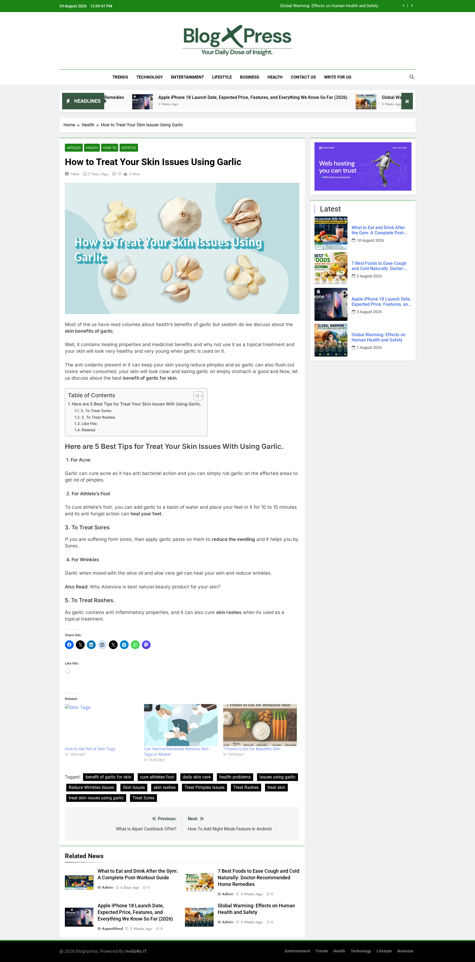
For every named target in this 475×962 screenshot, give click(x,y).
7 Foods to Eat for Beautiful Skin (251, 748)
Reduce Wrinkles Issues (91, 787)
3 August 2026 (369, 312)
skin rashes (165, 787)
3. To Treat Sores (96, 410)
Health (275, 77)
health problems (235, 777)
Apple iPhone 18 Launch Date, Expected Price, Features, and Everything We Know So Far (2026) (198, 97)
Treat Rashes (246, 787)
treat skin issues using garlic (96, 797)
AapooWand (112, 928)
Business (249, 77)
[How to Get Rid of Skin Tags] (102, 725)
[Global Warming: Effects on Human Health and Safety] (312, 104)
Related (88, 430)
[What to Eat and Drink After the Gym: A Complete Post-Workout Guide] (330, 232)
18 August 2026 (370, 240)
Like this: (90, 423)
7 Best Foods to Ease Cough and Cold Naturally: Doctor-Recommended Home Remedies (258, 877)
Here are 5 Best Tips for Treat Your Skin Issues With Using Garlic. (137, 404)
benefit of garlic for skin (108, 777)
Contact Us (303, 77)
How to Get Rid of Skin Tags (90, 748)
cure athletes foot (157, 777)
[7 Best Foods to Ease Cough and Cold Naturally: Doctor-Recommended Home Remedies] (330, 268)
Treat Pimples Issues (204, 787)
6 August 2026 (369, 276)
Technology (149, 77)
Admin (107, 887)
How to (109, 147)
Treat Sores (143, 797)
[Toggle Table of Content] (195, 396)
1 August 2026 (369, 347)
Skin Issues (134, 787)
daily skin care (197, 777)
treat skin (276, 787)
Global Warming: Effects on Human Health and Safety (329, 6)
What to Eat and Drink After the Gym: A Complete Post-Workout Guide (378, 230)
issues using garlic (277, 777)
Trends (120, 77)
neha (75, 174)
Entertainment (187, 77)
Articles (74, 147)
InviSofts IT (136, 951)
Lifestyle (222, 77)
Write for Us (337, 77)
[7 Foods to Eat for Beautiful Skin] (260, 725)
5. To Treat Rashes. (99, 417)
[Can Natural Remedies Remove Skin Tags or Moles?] (181, 725)
